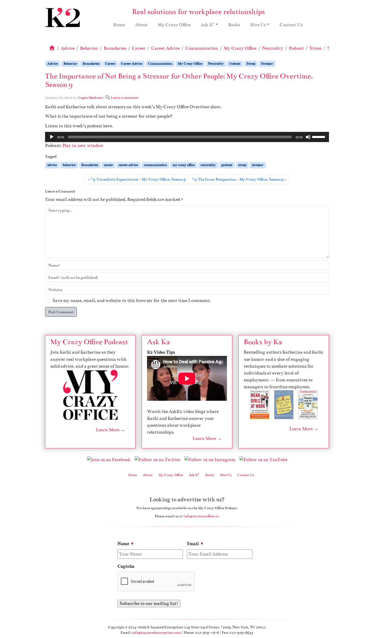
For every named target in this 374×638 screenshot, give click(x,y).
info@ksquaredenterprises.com (156, 632)
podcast (226, 165)
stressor (257, 165)
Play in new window (83, 145)
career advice (128, 165)
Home (119, 24)
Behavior (89, 48)
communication (155, 165)
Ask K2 (158, 342)
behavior (69, 165)
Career (139, 48)
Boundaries (115, 48)
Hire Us (258, 24)
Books (234, 24)
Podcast (296, 48)
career (108, 165)
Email (195, 543)
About (141, 24)
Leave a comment (125, 97)
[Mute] (308, 137)
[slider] (319, 136)
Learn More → (110, 430)
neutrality (208, 165)
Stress (315, 48)
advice (52, 165)
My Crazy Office (174, 24)
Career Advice (165, 48)
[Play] (51, 137)
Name (126, 543)
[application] (187, 137)
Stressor (267, 64)
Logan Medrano (90, 97)
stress (242, 165)
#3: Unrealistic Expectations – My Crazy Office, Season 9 (138, 179)
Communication (201, 48)
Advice (68, 48)
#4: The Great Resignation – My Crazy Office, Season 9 (237, 179)
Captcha (126, 566)
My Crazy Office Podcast (89, 342)
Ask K (207, 24)
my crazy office (183, 165)
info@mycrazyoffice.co (201, 516)
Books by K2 (263, 342)
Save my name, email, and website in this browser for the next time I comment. (131, 300)
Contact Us (291, 24)
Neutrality (272, 48)
